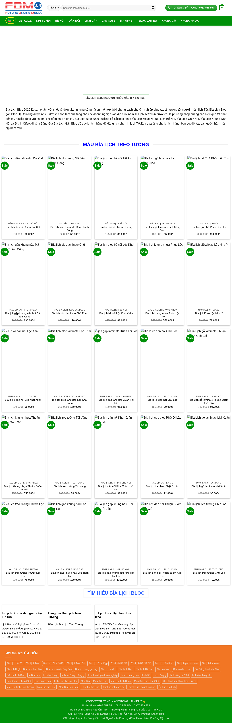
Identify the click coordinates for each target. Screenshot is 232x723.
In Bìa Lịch (34, 675)
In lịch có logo (50, 675)
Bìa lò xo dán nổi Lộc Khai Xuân (23, 399)
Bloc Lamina (147, 20)
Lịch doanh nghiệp (201, 675)
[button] (222, 7)
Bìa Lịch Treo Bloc (33, 669)
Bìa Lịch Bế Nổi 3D (141, 663)
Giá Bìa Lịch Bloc (16, 675)
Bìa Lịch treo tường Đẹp (59, 669)
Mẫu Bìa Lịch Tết (46, 687)
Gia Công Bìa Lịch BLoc (207, 669)
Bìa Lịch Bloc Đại (76, 663)
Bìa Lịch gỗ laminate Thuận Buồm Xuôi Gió (208, 401)
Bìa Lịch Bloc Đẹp (97, 663)
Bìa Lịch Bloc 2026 (53, 663)
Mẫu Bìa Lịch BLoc (121, 681)
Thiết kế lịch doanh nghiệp (141, 687)
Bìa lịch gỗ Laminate (187, 663)
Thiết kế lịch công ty (113, 687)
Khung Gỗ (169, 20)
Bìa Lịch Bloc (33, 663)
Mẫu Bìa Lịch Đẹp (68, 687)
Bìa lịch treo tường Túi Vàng (69, 486)
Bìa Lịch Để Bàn (144, 669)
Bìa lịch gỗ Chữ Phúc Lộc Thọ (209, 227)
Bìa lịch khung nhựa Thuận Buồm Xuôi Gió (23, 488)
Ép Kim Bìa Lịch (167, 687)
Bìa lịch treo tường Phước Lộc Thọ (23, 574)
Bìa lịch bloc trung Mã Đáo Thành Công (69, 229)
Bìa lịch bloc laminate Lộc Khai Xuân (69, 401)
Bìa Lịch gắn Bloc (163, 663)
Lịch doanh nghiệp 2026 (19, 681)
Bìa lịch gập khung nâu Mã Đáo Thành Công (23, 315)
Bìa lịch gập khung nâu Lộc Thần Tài (70, 574)
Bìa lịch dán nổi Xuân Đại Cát (23, 227)
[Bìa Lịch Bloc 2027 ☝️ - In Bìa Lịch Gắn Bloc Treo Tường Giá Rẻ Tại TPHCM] (23, 7)
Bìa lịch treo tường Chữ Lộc (209, 572)
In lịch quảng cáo (130, 675)
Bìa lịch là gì (13, 669)
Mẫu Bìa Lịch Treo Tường (20, 687)
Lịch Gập (91, 20)
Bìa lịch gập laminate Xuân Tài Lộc (116, 401)
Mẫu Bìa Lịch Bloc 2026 (146, 681)
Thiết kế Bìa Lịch (90, 687)
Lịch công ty (160, 675)
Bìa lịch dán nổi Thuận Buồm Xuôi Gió (162, 574)
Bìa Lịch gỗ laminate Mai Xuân (208, 486)
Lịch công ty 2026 (179, 675)
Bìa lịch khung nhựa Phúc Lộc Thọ (162, 315)
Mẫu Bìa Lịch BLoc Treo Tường (179, 681)
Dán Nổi (74, 20)
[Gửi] (153, 8)
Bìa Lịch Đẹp (125, 669)
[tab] (116, 98)
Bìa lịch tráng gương (86, 669)
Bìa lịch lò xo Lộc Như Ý (209, 313)
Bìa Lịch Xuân (107, 669)
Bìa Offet (127, 20)
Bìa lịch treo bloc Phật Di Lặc (162, 486)
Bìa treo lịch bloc (182, 669)
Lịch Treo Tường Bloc (65, 681)
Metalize (25, 20)
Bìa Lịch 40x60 (14, 663)
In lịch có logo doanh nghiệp (102, 675)
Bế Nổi (59, 20)
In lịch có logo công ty (73, 675)
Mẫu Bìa (85, 681)
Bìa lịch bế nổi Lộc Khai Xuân (116, 313)
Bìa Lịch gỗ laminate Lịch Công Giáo (162, 229)
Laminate (108, 20)
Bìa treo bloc (163, 669)
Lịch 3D (146, 675)
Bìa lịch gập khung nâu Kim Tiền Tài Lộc (116, 574)
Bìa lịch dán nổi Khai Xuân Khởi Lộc (116, 488)
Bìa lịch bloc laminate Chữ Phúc (69, 313)
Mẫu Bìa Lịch (100, 681)
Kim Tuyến (43, 20)
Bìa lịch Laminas (210, 663)
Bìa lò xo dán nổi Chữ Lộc (162, 399)
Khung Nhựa (190, 20)
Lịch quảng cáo (43, 681)
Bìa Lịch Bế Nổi (119, 663)
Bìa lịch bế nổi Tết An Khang (116, 227)
